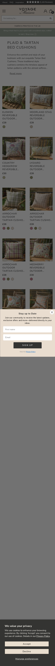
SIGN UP (27, 345)
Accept (27, 643)
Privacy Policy (43, 636)
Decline (27, 651)
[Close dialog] (52, 312)
